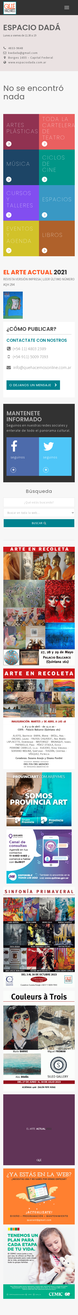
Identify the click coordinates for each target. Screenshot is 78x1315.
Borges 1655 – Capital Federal (30, 57)
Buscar (38, 523)
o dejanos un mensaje (30, 385)
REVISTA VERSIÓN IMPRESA (22, 279)
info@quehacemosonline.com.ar (42, 367)
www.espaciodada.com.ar (27, 62)
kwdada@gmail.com (23, 53)
